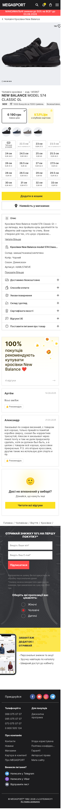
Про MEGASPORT (15, 760)
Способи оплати (19, 287)
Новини (9, 745)
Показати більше (14, 272)
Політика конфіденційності (46, 745)
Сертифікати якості (21, 310)
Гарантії (35, 750)
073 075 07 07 (13, 723)
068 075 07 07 (13, 714)
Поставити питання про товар (27, 326)
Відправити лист (19, 784)
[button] (31, 228)
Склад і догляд (18, 303)
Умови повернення (21, 295)
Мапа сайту (38, 760)
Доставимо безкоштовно (25, 280)
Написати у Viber (20, 778)
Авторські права (40, 755)
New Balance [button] (14, 95)
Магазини (10, 750)
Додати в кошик (31, 196)
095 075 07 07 (13, 718)
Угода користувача (42, 741)
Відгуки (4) (16, 318)
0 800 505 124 (13, 728)
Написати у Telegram (22, 773)
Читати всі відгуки (30, 505)
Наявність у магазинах (34, 205)
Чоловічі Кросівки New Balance (22, 19)
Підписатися (18, 565)
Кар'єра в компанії (16, 755)
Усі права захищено (30, 801)
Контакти (10, 741)
